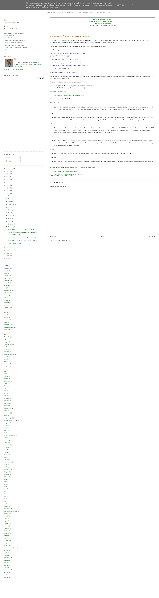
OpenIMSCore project (98, 40)
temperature (7, 560)
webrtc (6, 278)
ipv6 (5, 484)
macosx (6, 401)
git (5, 388)
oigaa (5, 521)
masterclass (7, 403)
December (11, 196)
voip (5, 271)
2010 (8, 247)
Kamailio (58, 42)
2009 (8, 250)
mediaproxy (7, 506)
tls (5, 562)
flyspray (6, 472)
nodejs (6, 410)
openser (6, 280)
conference (7, 332)
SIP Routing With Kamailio (12, 22)
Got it (130, 5)
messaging (7, 508)
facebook (7, 469)
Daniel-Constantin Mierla (26, 59)
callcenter (7, 445)
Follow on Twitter (32, 64)
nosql (5, 518)
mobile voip (7, 408)
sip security (7, 329)
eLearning (7, 381)
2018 (8, 174)
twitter (6, 567)
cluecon (6, 307)
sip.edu (6, 550)
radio (5, 538)
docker (6, 379)
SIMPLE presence (9, 354)
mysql (6, 516)
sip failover (7, 540)
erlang (6, 383)
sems (5, 312)
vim (5, 369)
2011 (8, 194)
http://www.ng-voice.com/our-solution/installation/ (69, 95)
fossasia (6, 474)
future (6, 477)
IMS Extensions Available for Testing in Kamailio (22, 232)
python (6, 531)
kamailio (71, 175)
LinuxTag (7, 337)
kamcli (6, 489)
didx (5, 457)
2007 (8, 256)
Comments (10, 161)
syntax (6, 425)
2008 (8, 253)
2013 (8, 188)
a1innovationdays (9, 435)
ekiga (5, 464)
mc (5, 504)
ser (5, 288)
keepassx (7, 398)
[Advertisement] (13, 116)
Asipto (24, 64)
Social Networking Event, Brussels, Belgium (21, 229)
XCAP (6, 356)
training (6, 325)
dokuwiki (7, 459)
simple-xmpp (8, 418)
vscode (6, 572)
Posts (8, 158)
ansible (6, 376)
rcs (5, 339)
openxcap (7, 523)
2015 (8, 182)
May (9, 216)
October (10, 201)
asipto (62, 175)
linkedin (6, 494)
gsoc (5, 479)
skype (6, 342)
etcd (5, 467)
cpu (5, 450)
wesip (6, 575)
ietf (5, 391)
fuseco (6, 386)
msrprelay (7, 513)
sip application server (10, 420)
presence (6, 528)
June (9, 213)
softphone (7, 423)
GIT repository (112, 42)
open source (7, 305)
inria (5, 482)
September (11, 204)
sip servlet (7, 545)
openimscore (8, 344)
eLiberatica (7, 462)
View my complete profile (13, 69)
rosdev (6, 347)
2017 (8, 177)
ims (66, 175)
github (6, 359)
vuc (5, 371)
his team (70, 40)
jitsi (5, 393)
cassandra (7, 447)
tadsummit (7, 558)
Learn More (121, 5)
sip (5, 273)
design (6, 452)
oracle (6, 526)
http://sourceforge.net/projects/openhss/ (65, 171)
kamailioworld (8, 290)
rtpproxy (6, 366)
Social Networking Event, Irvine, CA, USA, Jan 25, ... (23, 240)
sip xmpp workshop (10, 548)
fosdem (6, 317)
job (5, 396)
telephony (7, 322)
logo (5, 496)
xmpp (6, 374)
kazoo (6, 361)
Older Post (152, 236)
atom (5, 437)
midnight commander (10, 511)
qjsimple (6, 533)
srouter (6, 310)
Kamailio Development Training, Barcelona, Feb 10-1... (24, 238)
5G (5, 432)
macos (6, 501)
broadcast (7, 442)
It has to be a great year (14, 243)
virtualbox (7, 570)
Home (102, 236)
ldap (5, 491)
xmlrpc (6, 577)
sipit (5, 553)
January (10, 227)
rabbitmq (7, 536)
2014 (8, 185)
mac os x (6, 364)
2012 (8, 191)
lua (5, 499)
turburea (6, 565)
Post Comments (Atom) (64, 240)
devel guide (7, 455)
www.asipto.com (9, 36)
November (11, 199)
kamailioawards (8, 327)
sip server (7, 295)
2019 (8, 171)
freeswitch (7, 302)
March (10, 221)
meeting (6, 406)
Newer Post (53, 236)
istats (5, 486)
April (10, 218)
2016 (8, 179)
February (11, 224)
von (5, 334)
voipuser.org (7, 428)
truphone (7, 351)
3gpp (57, 175)
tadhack (6, 555)
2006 (8, 259)
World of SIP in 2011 (14, 235)
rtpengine (7, 413)
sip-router (7, 285)
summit (6, 320)
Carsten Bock (61, 40)
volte (5, 283)
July (9, 210)
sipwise (6, 349)
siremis (6, 300)
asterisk (6, 293)
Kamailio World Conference (12, 29)
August (10, 207)
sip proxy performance (10, 543)
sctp (5, 415)
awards (6, 315)
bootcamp (7, 440)
